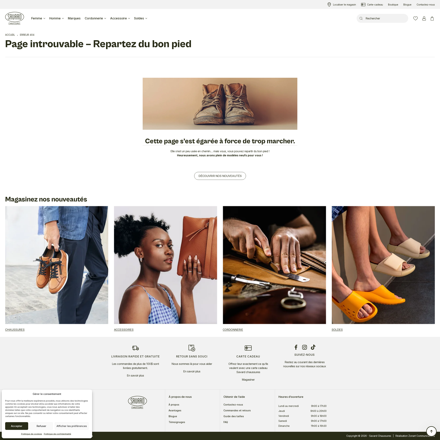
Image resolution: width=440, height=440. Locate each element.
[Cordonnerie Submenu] (105, 18)
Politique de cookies (31, 434)
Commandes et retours (237, 410)
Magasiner (248, 379)
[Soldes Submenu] (146, 18)
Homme (55, 18)
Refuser (41, 426)
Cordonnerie (94, 18)
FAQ (225, 422)
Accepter (16, 426)
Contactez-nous (233, 404)
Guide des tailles (233, 416)
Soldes (139, 18)
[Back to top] (431, 431)
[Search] (361, 18)
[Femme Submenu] (44, 18)
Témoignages (177, 422)
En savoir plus (135, 375)
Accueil (10, 34)
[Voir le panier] (433, 18)
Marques (74, 18)
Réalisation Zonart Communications (415, 435)
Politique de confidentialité (57, 434)
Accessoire (118, 18)
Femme (36, 18)
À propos (174, 404)
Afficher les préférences (72, 426)
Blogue (173, 416)
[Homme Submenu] (63, 18)
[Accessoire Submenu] (129, 18)
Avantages (175, 410)
